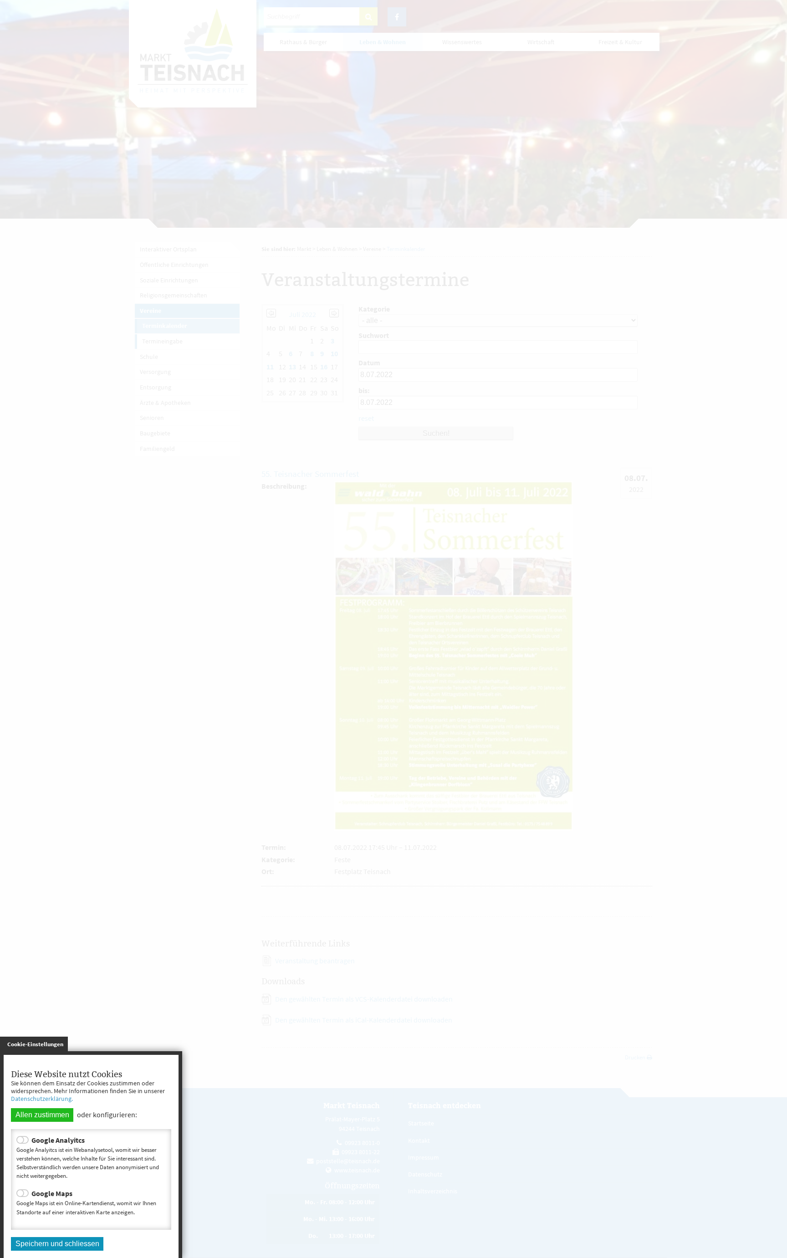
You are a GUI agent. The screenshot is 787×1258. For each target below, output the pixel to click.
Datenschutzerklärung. (42, 1098)
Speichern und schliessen (57, 1244)
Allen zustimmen (42, 1115)
